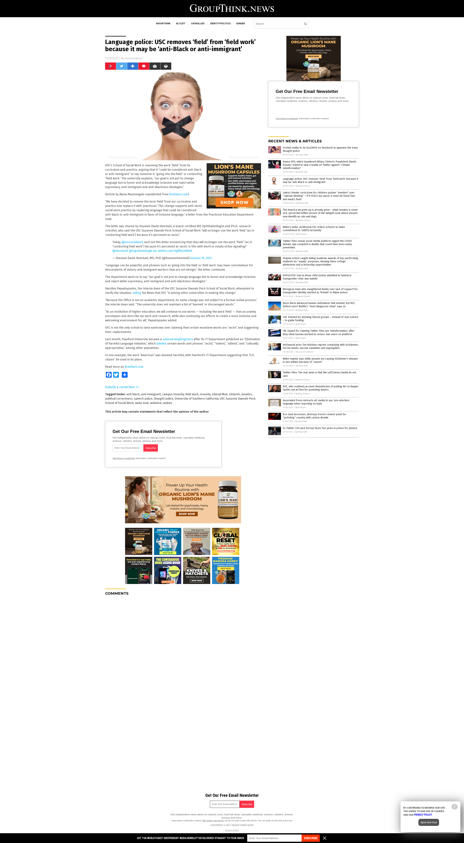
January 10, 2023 (201, 258)
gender (240, 23)
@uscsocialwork (132, 242)
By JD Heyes (301, 234)
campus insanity (173, 394)
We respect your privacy (213, 820)
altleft (180, 23)
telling (137, 293)
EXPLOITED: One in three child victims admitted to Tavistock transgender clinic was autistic (317, 277)
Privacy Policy (232, 830)
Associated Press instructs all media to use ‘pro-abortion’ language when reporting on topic (316, 402)
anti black (133, 394)
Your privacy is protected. (124, 458)
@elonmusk (120, 251)
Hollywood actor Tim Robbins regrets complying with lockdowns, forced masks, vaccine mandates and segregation (320, 346)
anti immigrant (151, 394)
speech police (143, 398)
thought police (163, 398)
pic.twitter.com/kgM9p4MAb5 (172, 251)
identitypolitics (220, 23)
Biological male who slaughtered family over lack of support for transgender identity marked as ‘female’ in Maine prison (320, 291)
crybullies (197, 23)
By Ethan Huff (302, 155)
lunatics (247, 394)
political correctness (118, 398)
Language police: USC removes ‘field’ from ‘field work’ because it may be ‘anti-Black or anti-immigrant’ (320, 180)
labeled (161, 343)
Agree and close (428, 822)
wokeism (156, 403)
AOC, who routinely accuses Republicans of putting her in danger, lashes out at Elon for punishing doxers (321, 388)
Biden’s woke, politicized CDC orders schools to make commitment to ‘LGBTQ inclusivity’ (314, 229)
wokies (167, 403)
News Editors (133, 58)
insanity (205, 394)
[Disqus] (183, 643)
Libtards (234, 394)
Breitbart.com (178, 194)
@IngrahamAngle (140, 251)
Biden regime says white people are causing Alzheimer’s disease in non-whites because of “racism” (320, 360)
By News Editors (303, 186)
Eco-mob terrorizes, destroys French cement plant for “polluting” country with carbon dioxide (314, 416)
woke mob (142, 403)
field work (191, 394)
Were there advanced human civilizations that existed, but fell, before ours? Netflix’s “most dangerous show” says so (319, 305)
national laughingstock (177, 339)
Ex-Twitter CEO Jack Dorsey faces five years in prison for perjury (320, 428)
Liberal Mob (219, 394)
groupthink (163, 23)
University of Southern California (196, 398)
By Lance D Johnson (304, 352)
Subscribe (311, 838)
